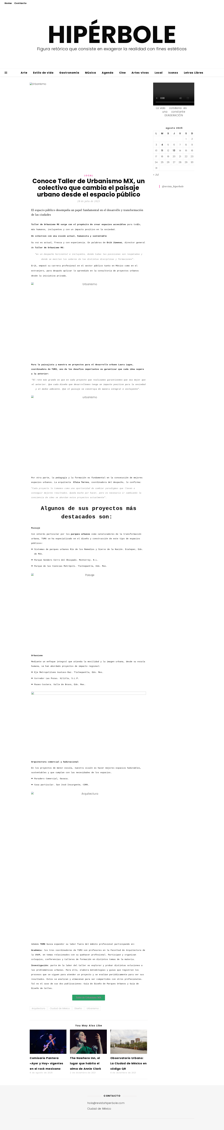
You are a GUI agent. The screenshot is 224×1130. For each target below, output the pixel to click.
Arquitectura (38, 1008)
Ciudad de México (60, 1008)
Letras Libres (193, 73)
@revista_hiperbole (173, 186)
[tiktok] (216, 3)
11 (162, 150)
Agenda (107, 73)
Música (90, 73)
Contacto (20, 3)
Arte (24, 73)
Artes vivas (140, 73)
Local (159, 73)
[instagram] (212, 3)
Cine (122, 73)
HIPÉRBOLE (112, 34)
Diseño (78, 1008)
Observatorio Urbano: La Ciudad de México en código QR (128, 1063)
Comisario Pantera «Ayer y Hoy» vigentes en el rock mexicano (46, 1063)
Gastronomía (69, 73)
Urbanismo (93, 1008)
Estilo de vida (43, 73)
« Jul (156, 174)
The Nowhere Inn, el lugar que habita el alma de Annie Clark (85, 1063)
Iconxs (173, 73)
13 (174, 150)
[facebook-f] (202, 3)
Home (8, 3)
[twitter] (207, 3)
